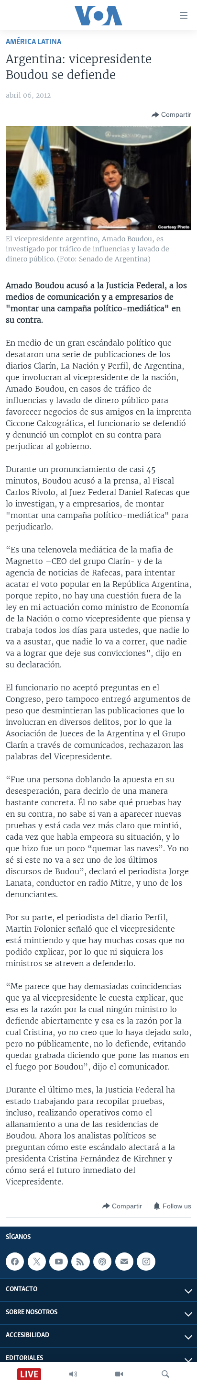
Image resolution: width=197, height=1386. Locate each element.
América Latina (33, 42)
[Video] (119, 1374)
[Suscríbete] (124, 1261)
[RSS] (80, 1261)
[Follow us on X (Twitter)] (37, 1261)
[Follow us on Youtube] (58, 1261)
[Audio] (73, 1374)
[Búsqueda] (165, 1374)
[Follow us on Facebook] (15, 1261)
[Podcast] (102, 1261)
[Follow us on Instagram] (146, 1261)
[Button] (171, 115)
